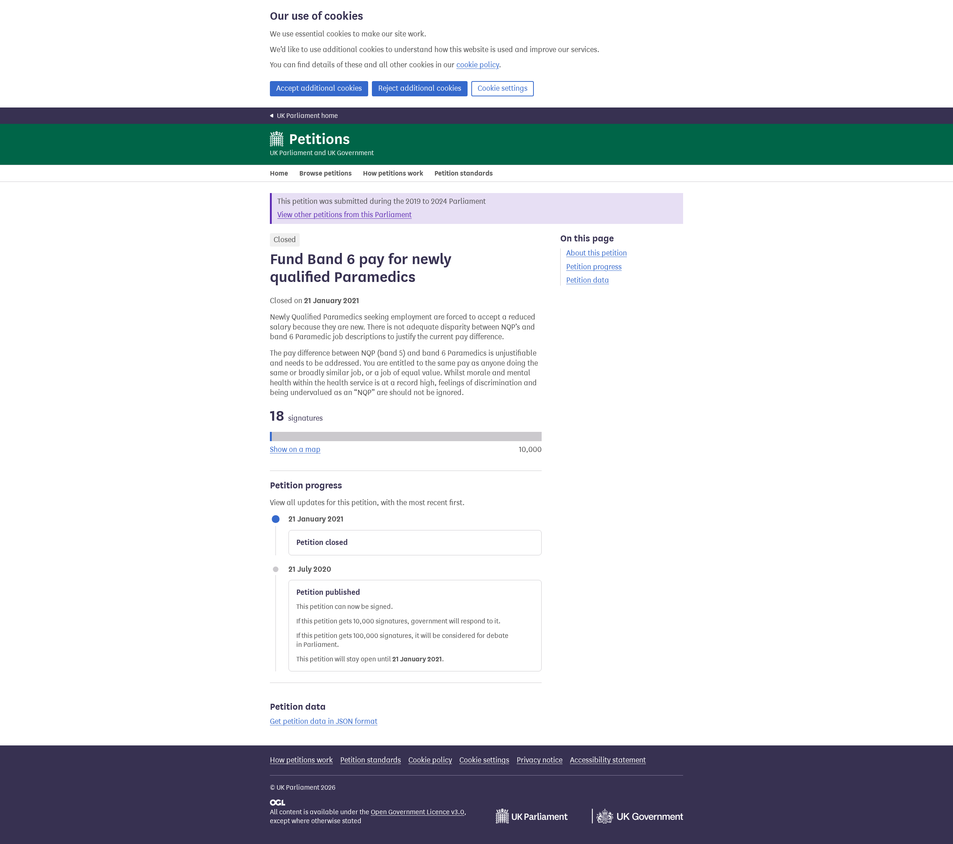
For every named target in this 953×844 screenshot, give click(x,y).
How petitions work (393, 173)
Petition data (587, 280)
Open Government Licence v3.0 (417, 812)
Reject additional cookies (419, 88)
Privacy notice (539, 760)
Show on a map (295, 449)
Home (279, 173)
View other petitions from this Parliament (344, 215)
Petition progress (594, 267)
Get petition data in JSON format (323, 721)
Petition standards (463, 173)
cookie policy (477, 65)
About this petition (596, 253)
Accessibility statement (608, 760)
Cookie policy (430, 760)
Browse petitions (325, 173)
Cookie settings (503, 88)
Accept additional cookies (319, 88)
